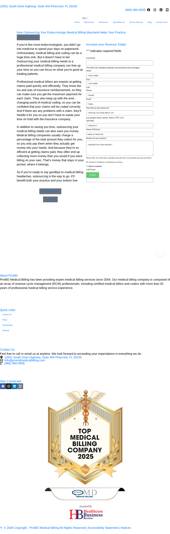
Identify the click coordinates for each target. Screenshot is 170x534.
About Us (88, 22)
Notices (126, 527)
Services (102, 22)
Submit (93, 175)
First (88, 79)
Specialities (117, 22)
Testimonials (7, 325)
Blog (150, 22)
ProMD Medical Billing (44, 527)
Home (77, 22)
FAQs (4, 320)
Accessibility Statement (103, 527)
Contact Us (160, 22)
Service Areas (135, 22)
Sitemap (5, 330)
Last (88, 87)
